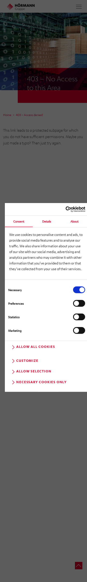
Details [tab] (46, 221)
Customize (27, 360)
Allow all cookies (35, 346)
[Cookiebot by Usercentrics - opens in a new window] (66, 209)
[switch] (79, 303)
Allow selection (33, 371)
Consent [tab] (18, 221)
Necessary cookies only (41, 382)
